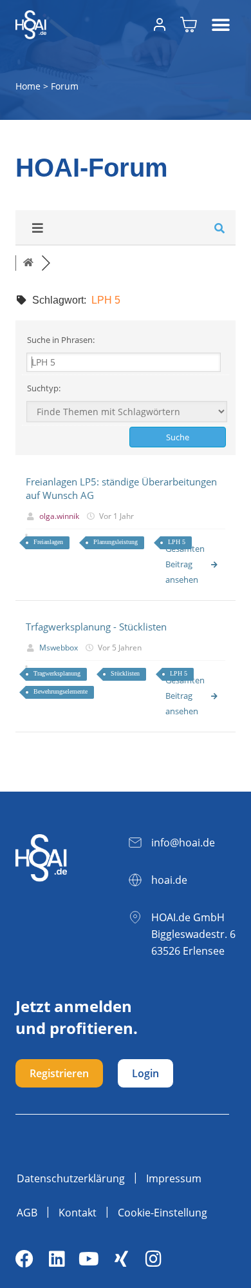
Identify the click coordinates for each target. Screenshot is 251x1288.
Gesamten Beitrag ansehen (185, 564)
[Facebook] (24, 1259)
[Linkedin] (57, 1259)
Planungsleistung (115, 541)
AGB (27, 1212)
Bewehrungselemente (60, 691)
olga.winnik (59, 516)
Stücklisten (125, 673)
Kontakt (78, 1212)
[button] (221, 24)
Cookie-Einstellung (162, 1212)
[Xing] (121, 1259)
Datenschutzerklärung (71, 1178)
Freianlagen (48, 541)
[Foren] (28, 263)
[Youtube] (89, 1259)
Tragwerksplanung (56, 673)
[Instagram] (153, 1259)
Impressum (173, 1178)
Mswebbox (58, 647)
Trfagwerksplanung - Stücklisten (96, 626)
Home (28, 86)
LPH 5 (176, 541)
